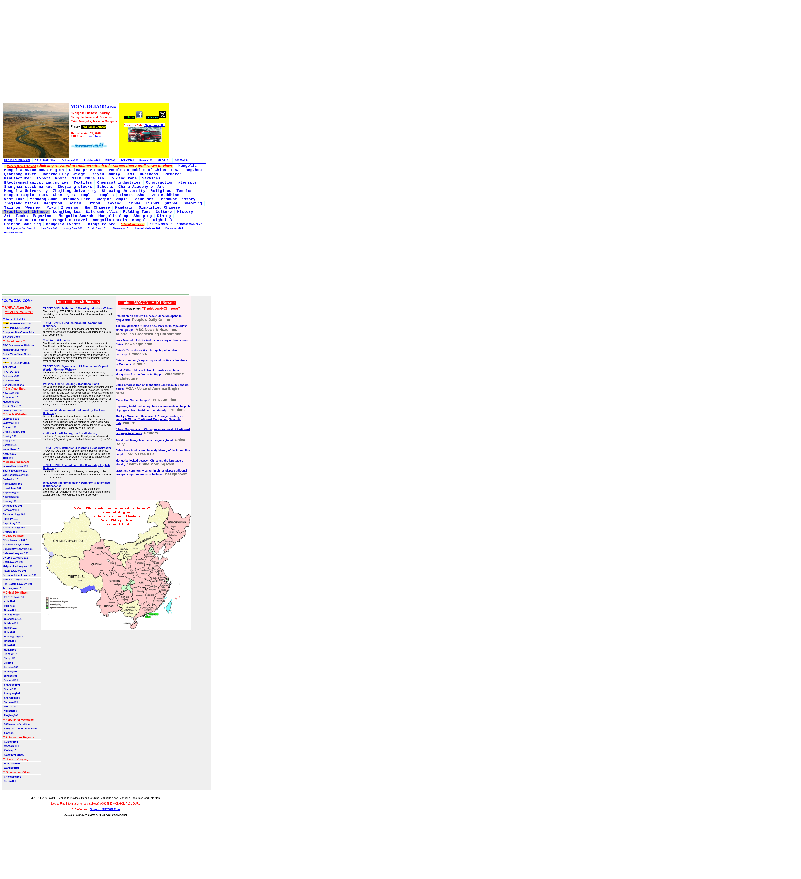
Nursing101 (9, 501)
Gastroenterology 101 (16, 475)
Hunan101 (9, 649)
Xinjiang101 (10, 750)
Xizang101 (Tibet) (13, 754)
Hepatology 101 (12, 488)
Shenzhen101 (11, 697)
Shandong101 (11, 684)
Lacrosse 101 (11, 418)
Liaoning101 (10, 667)
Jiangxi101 (10, 658)
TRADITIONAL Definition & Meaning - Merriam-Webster (78, 308)
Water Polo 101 (12, 449)
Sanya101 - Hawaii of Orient (20, 728)
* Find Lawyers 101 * (15, 540)
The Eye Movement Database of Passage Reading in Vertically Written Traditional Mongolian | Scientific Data (149, 420)
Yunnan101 (10, 711)
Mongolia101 (11, 746)
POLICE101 (127, 160)
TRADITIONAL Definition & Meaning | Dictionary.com (77, 447)
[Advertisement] (86, 52)
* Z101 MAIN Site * (46, 160)
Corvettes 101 (11, 397)
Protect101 (145, 160)
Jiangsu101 (10, 654)
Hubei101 (9, 645)
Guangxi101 (10, 741)
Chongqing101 (12, 776)
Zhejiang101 (10, 715)
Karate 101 (9, 453)
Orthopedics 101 (12, 505)
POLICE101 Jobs (20, 328)
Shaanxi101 (10, 680)
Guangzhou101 (12, 619)
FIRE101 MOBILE (19, 363)
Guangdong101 (12, 614)
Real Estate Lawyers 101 (17, 584)
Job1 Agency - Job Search (19, 228)
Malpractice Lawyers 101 (18, 566)
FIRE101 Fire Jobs (21, 323)
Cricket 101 (9, 427)
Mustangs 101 (121, 228)
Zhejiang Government (15, 349)
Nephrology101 (12, 492)
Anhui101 (9, 601)
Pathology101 (11, 510)
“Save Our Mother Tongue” (133, 400)
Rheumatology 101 (14, 527)
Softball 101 (10, 445)
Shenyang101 (11, 693)
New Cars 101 (49, 228)
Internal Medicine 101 (147, 228)
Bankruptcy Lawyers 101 (18, 548)
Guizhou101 (10, 623)
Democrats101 (174, 228)
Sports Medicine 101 (15, 470)
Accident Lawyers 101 (16, 544)
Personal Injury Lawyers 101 (20, 575)
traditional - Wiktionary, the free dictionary (70, 433)
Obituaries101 (70, 160)
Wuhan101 (9, 706)
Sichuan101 (10, 702)
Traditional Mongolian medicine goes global (144, 440)
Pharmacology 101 (14, 514)
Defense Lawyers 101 (16, 553)
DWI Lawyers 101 (13, 562)
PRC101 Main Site (14, 597)
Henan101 (9, 640)
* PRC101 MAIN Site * (189, 224)
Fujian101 (9, 605)
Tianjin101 (9, 781)
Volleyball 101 (11, 423)
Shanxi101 (9, 689)
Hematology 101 (12, 483)
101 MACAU (182, 160)
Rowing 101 (9, 436)
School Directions (13, 384)
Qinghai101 (10, 676)
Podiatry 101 (10, 518)
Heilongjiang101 (13, 636)
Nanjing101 (10, 671)
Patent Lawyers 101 (14, 570)
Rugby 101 (9, 440)
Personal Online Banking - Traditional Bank (71, 384)
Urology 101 (10, 532)
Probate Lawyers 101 (15, 579)
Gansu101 (9, 610)
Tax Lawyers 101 (13, 588)
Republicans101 (13, 232)
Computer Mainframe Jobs (18, 332)
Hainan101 (10, 627)
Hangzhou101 (11, 763)
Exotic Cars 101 (97, 228)
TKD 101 (8, 458)
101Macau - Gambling (16, 724)
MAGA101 (164, 160)
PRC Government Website (18, 345)
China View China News (17, 354)
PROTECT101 (11, 371)
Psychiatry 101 (12, 523)
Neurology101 (11, 497)
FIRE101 (110, 160)
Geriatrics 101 (11, 479)
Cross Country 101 (14, 431)
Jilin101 (8, 662)
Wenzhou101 (11, 768)
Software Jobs (11, 336)
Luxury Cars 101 (72, 228)
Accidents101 (92, 160)
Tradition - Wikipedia (56, 340)
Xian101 (8, 732)
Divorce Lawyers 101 (15, 557)
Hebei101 (9, 632)
